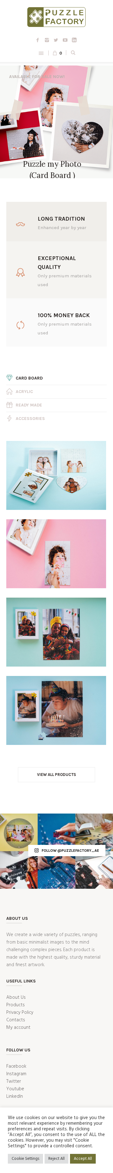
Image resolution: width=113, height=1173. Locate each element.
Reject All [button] (56, 1158)
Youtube (15, 1089)
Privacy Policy (19, 1012)
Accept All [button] (83, 1158)
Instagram (16, 1074)
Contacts (15, 1020)
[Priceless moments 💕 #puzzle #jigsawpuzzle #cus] (19, 832)
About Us (16, 997)
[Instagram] (47, 40)
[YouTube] (65, 40)
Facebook (16, 1066)
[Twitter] (56, 40)
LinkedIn (14, 1096)
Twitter (13, 1081)
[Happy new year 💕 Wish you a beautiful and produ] (94, 870)
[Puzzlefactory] (56, 18)
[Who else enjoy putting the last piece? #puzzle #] (56, 832)
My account (18, 1027)
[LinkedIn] (74, 40)
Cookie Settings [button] (25, 1158)
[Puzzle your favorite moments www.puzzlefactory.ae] (94, 832)
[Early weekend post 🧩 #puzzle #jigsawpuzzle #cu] (56, 870)
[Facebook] (38, 40)
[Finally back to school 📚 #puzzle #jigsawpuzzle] (19, 870)
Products (15, 1005)
